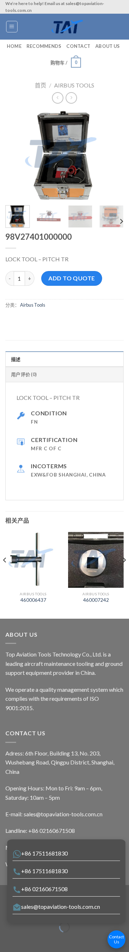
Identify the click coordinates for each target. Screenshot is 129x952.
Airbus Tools (74, 85)
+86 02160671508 (44, 888)
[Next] (112, 155)
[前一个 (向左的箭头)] (7, 940)
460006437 (33, 600)
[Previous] (16, 155)
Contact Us (116, 939)
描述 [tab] (16, 359)
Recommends (44, 46)
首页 (40, 85)
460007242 (96, 600)
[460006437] (33, 560)
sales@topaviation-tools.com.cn (60, 906)
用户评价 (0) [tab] (24, 374)
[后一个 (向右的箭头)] (28, 940)
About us (107, 46)
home (14, 46)
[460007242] (96, 560)
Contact (78, 46)
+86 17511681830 (44, 853)
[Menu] (12, 26)
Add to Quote (71, 278)
